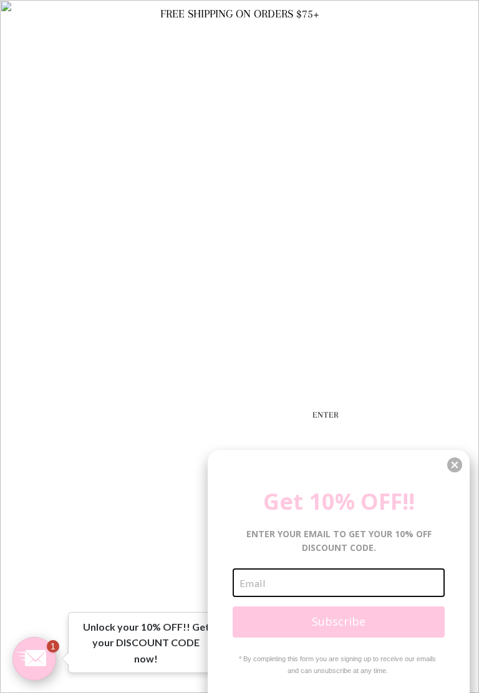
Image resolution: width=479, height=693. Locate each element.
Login (444, 27)
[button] (34, 659)
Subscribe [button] (338, 621)
